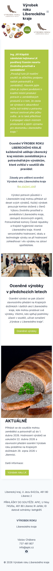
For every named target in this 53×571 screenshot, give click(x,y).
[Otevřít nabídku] (47, 12)
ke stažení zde (26, 186)
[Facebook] (26, 551)
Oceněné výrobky (26, 331)
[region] (26, 28)
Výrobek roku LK (17, 472)
